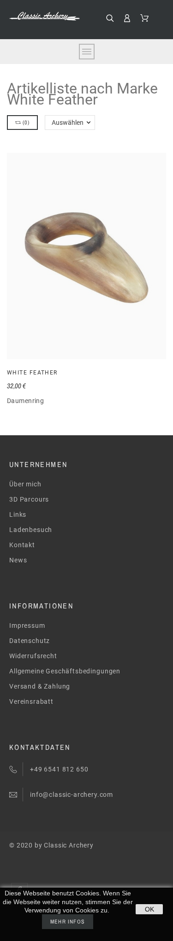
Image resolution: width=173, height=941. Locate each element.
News (18, 560)
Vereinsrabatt (31, 701)
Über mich (25, 484)
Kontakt (22, 545)
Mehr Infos (67, 921)
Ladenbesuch (30, 529)
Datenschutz (29, 640)
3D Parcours (29, 499)
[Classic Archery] (44, 16)
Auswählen (68, 122)
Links (17, 514)
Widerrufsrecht (33, 656)
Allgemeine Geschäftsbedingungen (64, 671)
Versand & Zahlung (39, 686)
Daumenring (25, 400)
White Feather (32, 372)
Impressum (27, 625)
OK (149, 909)
